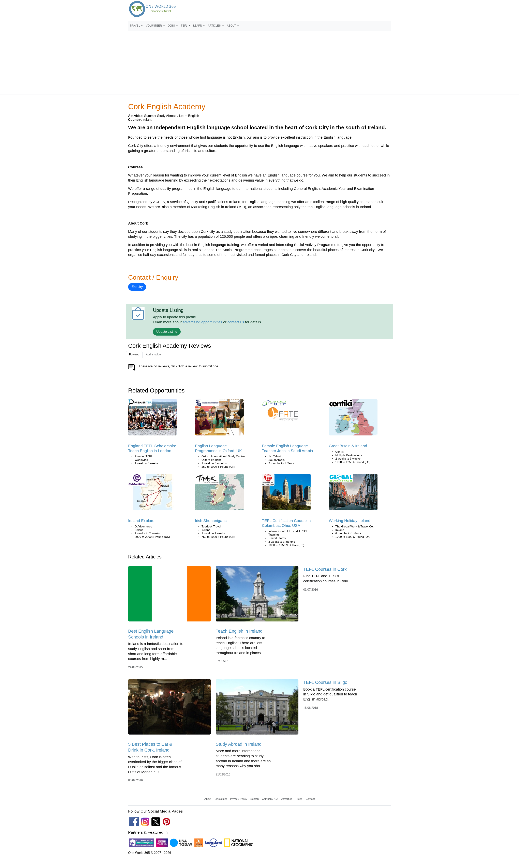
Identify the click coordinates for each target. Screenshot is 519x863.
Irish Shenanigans (211, 521)
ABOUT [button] (232, 25)
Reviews (134, 354)
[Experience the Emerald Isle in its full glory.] (219, 493)
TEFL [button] (184, 25)
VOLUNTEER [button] (154, 25)
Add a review (153, 354)
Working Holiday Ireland (349, 521)
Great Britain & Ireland (348, 446)
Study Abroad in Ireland (239, 744)
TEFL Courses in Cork (325, 569)
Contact (310, 798)
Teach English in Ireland (239, 631)
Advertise (286, 798)
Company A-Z (270, 798)
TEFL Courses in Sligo (325, 682)
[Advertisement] (259, 60)
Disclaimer (220, 798)
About (207, 798)
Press (299, 798)
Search (254, 798)
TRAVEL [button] (135, 25)
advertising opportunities (202, 322)
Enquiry (137, 287)
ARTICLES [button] (215, 25)
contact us (235, 322)
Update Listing (166, 331)
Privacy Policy (238, 798)
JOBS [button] (172, 25)
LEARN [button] (198, 25)
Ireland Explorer (142, 521)
